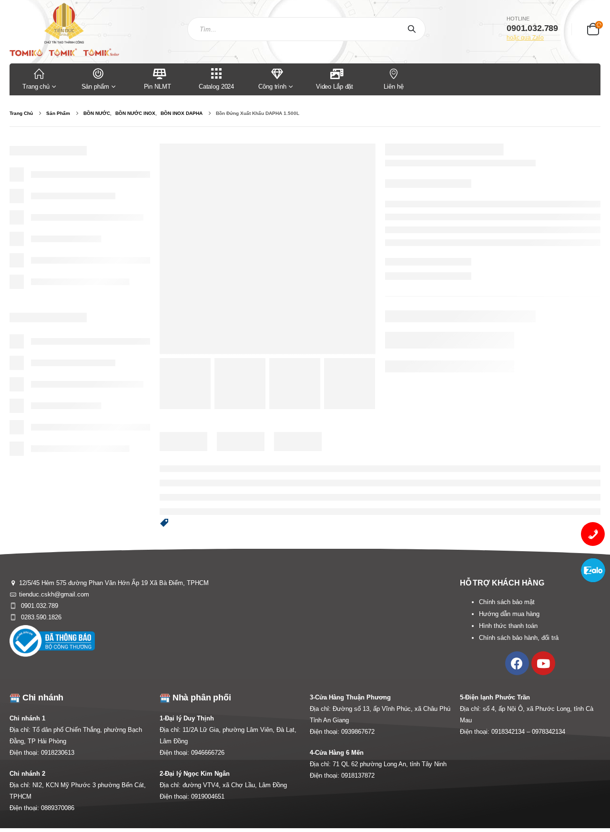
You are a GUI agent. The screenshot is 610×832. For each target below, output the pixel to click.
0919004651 (207, 796)
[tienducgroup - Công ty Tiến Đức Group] (64, 29)
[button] (164, 523)
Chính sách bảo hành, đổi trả (519, 637)
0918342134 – (511, 731)
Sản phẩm (95, 86)
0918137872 (358, 775)
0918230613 (57, 752)
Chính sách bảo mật (507, 602)
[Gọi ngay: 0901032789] (593, 534)
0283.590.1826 (40, 617)
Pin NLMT (157, 86)
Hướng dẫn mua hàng (509, 613)
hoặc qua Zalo (525, 37)
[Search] (413, 29)
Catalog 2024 (216, 86)
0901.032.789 (38, 605)
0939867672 (358, 731)
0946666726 (207, 752)
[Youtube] (543, 663)
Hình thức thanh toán (508, 625)
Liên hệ (393, 86)
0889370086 (57, 807)
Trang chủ (36, 86)
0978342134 (548, 731)
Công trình (272, 86)
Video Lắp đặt (334, 86)
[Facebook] (517, 663)
